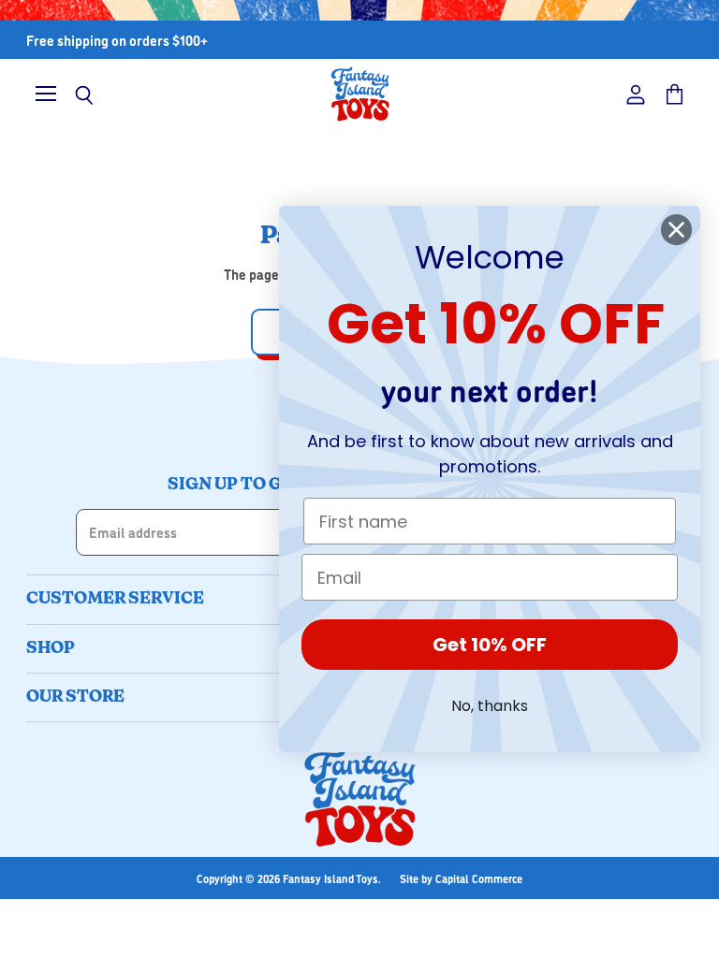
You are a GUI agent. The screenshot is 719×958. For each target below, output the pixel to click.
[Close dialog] (676, 229)
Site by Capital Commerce (461, 878)
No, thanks (489, 706)
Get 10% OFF (490, 644)
